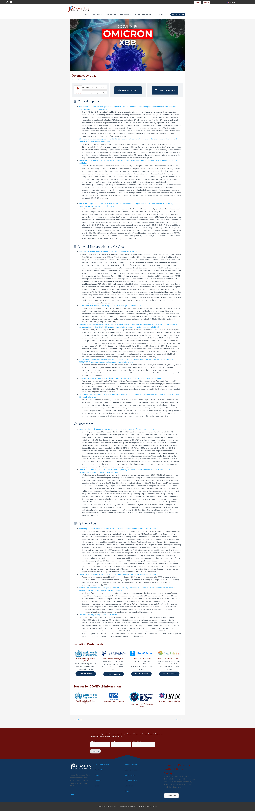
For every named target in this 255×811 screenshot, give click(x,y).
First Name (93, 741)
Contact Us (129, 786)
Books (97, 775)
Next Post (180, 720)
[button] (97, 14)
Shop (127, 791)
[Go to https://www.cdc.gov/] (114, 697)
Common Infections (131, 770)
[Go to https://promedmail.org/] (141, 699)
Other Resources (131, 780)
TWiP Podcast (130, 775)
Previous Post (76, 720)
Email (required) (137, 741)
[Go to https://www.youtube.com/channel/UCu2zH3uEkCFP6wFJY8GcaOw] (11, 2)
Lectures (98, 780)
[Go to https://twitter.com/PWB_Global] (7, 2)
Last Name (114, 741)
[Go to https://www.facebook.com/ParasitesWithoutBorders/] (3, 2)
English (232, 2)
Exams (97, 786)
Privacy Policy (102, 806)
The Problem (99, 770)
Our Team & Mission (102, 765)
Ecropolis (154, 806)
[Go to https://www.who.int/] (86, 698)
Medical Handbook (131, 765)
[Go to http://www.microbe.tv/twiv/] (169, 697)
